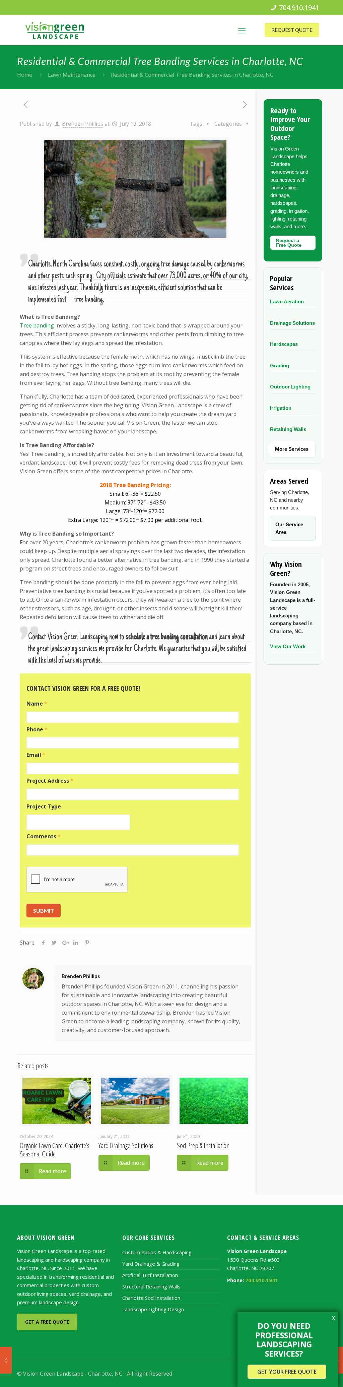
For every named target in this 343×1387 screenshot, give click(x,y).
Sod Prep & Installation (203, 1145)
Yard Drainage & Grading (151, 1263)
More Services (291, 449)
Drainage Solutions (292, 323)
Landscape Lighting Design (153, 1309)
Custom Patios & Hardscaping (157, 1252)
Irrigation (280, 408)
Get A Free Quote (47, 1322)
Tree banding (37, 325)
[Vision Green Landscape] (55, 30)
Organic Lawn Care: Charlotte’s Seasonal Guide (54, 1149)
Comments (43, 836)
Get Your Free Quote (287, 1371)
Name (36, 703)
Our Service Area (289, 528)
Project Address (49, 780)
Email (36, 755)
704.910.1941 (299, 7)
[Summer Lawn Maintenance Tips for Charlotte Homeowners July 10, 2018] (6, 1360)
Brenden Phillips (82, 123)
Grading (279, 365)
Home (24, 74)
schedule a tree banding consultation (167, 637)
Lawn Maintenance (71, 74)
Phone (37, 729)
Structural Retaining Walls (151, 1286)
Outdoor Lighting (290, 386)
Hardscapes (284, 344)
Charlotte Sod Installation (151, 1297)
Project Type (43, 806)
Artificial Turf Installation (150, 1275)
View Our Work (287, 646)
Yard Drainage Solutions (125, 1145)
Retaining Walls (288, 429)
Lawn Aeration (287, 301)
